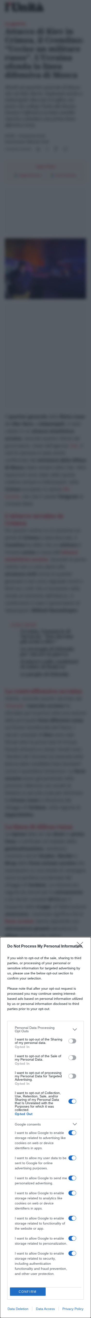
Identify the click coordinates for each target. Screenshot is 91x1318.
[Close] (81, 946)
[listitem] (45, 1029)
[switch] (72, 1041)
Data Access (45, 1309)
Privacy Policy (72, 1309)
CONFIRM (28, 1292)
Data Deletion (18, 1309)
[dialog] (45, 1127)
